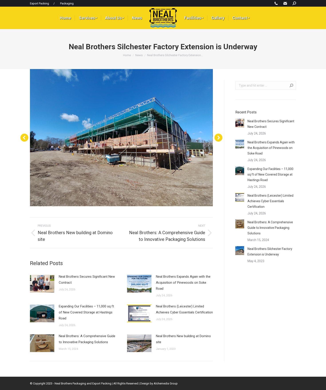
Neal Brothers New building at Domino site (183, 339)
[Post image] (42, 284)
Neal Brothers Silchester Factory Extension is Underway (269, 251)
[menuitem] (65, 18)
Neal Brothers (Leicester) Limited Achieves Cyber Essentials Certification (184, 309)
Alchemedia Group (166, 383)
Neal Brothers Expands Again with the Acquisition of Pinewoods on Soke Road (183, 283)
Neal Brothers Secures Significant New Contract (87, 280)
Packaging (67, 3)
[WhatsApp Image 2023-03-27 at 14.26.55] (121, 137)
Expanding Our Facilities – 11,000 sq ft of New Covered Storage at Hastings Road (86, 312)
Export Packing (39, 3)
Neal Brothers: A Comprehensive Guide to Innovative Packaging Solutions (87, 339)
